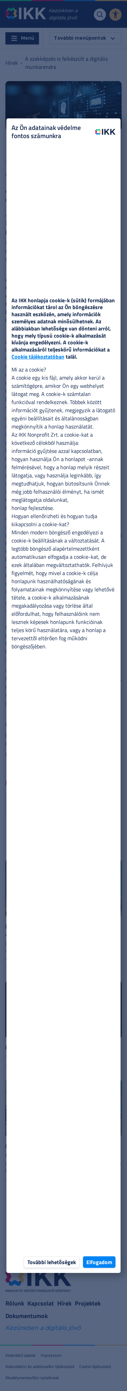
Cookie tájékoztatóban (38, 356)
